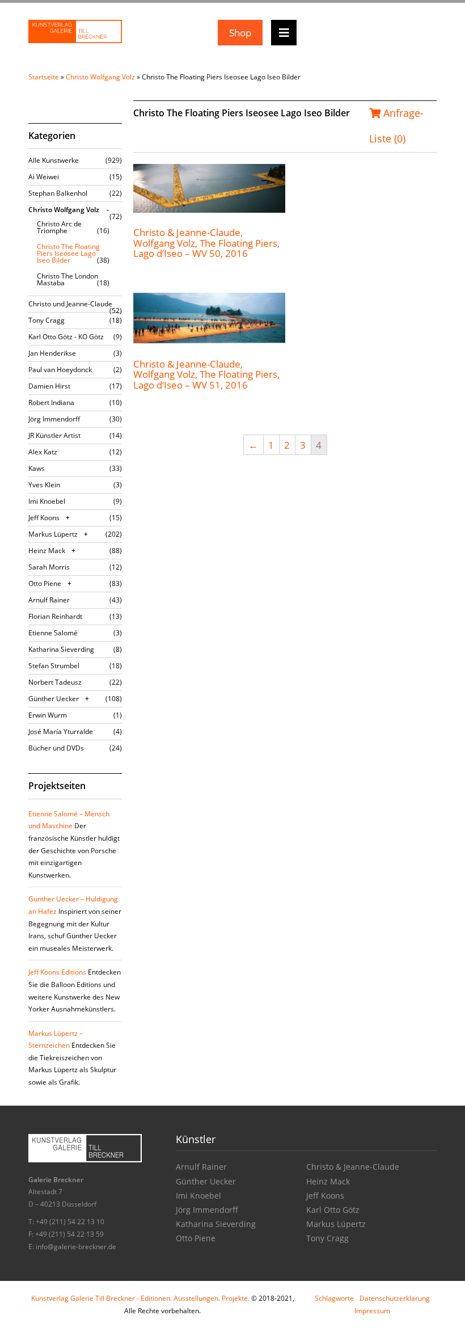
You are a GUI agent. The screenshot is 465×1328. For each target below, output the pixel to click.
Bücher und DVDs (56, 748)
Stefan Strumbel (53, 666)
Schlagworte (334, 1298)
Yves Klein (44, 485)
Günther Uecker (53, 698)
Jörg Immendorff (54, 419)
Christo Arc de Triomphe (59, 227)
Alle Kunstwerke (53, 160)
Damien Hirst (49, 386)
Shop (240, 32)
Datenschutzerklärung (395, 1298)
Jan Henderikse (52, 353)
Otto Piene (44, 583)
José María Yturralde (60, 731)
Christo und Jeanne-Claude (70, 304)
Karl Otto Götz (333, 1209)
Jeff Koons (44, 517)
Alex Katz (42, 452)
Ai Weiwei (43, 177)
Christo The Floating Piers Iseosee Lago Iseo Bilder (68, 253)
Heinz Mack (46, 550)
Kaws (36, 468)
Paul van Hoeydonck (60, 369)
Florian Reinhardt (55, 616)
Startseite (43, 77)
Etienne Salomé (53, 633)
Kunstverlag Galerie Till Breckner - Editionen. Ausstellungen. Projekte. (140, 1298)
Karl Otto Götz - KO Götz (66, 337)
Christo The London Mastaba (67, 279)
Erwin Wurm (47, 715)
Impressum (372, 1311)
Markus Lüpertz (53, 534)
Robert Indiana (51, 402)
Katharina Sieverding (61, 649)
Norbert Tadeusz (55, 682)
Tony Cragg (46, 320)
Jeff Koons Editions (57, 972)
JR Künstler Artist (54, 435)
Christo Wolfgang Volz (100, 77)
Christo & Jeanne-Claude (352, 1166)
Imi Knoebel (46, 501)
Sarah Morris (49, 567)
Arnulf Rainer (49, 600)
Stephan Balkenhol (57, 193)
